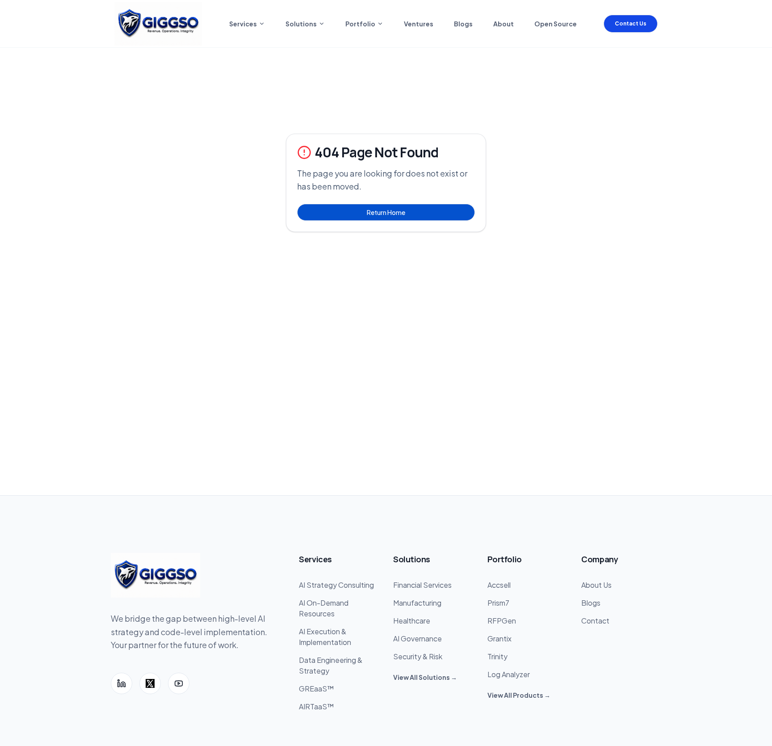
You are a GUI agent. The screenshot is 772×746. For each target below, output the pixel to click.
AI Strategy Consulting (336, 585)
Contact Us (630, 23)
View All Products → (518, 695)
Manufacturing (417, 602)
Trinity (497, 656)
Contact (595, 620)
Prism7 (498, 602)
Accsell (499, 585)
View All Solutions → (425, 677)
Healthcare (411, 620)
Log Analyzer (508, 674)
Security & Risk (417, 656)
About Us (596, 585)
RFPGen (501, 620)
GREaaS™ (316, 688)
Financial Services (422, 585)
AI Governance (417, 638)
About (503, 24)
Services (243, 24)
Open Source (555, 24)
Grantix (499, 638)
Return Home (386, 212)
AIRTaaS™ (316, 706)
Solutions (301, 24)
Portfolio (360, 24)
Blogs (463, 24)
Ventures (418, 24)
